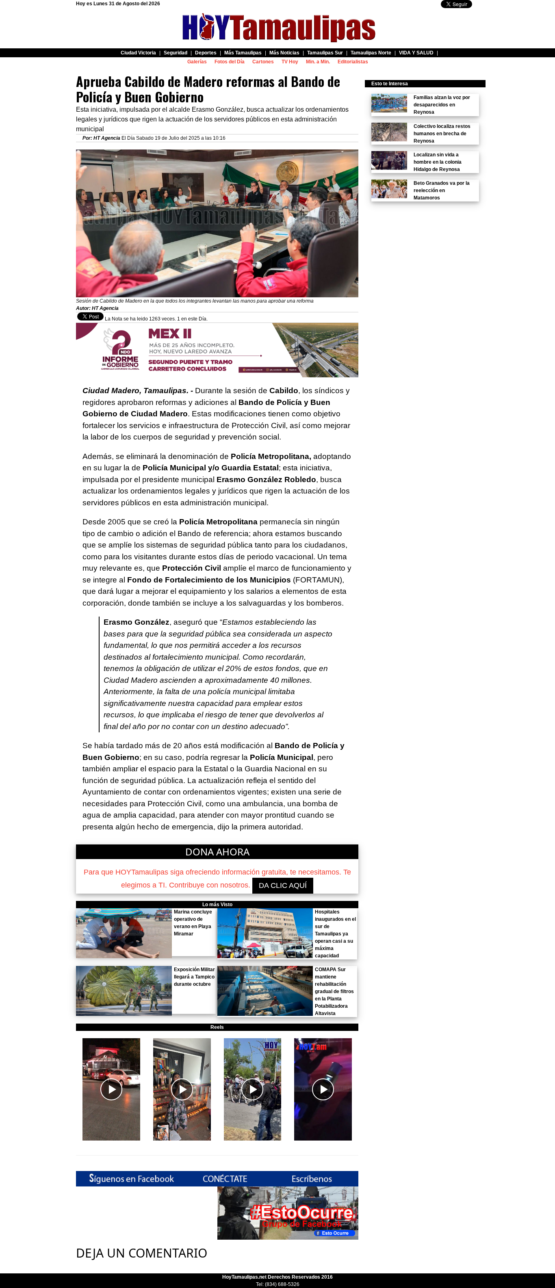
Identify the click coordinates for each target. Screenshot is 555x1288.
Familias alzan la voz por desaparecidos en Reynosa (442, 105)
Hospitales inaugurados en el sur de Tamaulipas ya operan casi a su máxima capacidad (335, 934)
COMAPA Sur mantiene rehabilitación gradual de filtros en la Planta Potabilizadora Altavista (334, 991)
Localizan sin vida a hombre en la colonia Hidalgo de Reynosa (438, 162)
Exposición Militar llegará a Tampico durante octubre (194, 977)
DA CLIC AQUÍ (283, 885)
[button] (111, 1089)
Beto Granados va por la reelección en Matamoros (442, 190)
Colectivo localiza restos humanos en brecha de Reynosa (442, 133)
